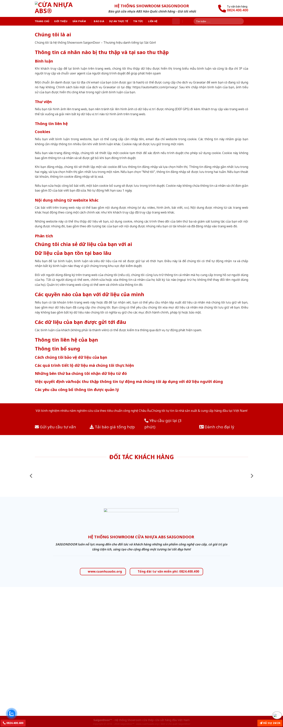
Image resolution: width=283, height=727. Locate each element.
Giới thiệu (60, 21)
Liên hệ (152, 21)
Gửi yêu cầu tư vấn (57, 426)
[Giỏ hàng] (176, 21)
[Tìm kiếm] (242, 21)
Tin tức (138, 21)
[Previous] (31, 475)
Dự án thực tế (118, 21)
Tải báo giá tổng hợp (114, 426)
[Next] (251, 475)
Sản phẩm (79, 21)
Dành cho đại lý (219, 426)
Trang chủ (42, 21)
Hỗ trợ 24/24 (271, 723)
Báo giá (99, 21)
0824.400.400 (14, 723)
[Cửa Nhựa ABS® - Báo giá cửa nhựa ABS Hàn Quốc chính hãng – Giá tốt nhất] (59, 8)
